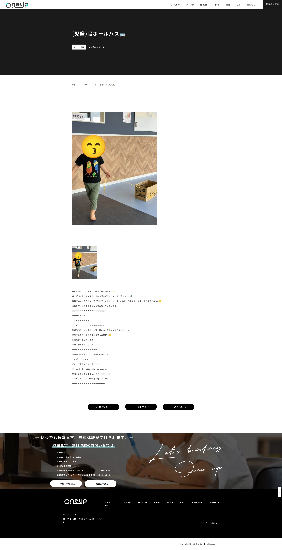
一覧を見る (141, 406)
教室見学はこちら (272, 4)
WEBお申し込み (67, 483)
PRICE (227, 5)
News (84, 85)
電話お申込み (102, 483)
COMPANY (251, 5)
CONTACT (214, 503)
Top (74, 85)
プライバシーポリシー (208, 523)
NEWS (216, 5)
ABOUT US (175, 5)
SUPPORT (190, 5)
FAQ (238, 5)
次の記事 (178, 406)
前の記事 (103, 406)
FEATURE (203, 5)
